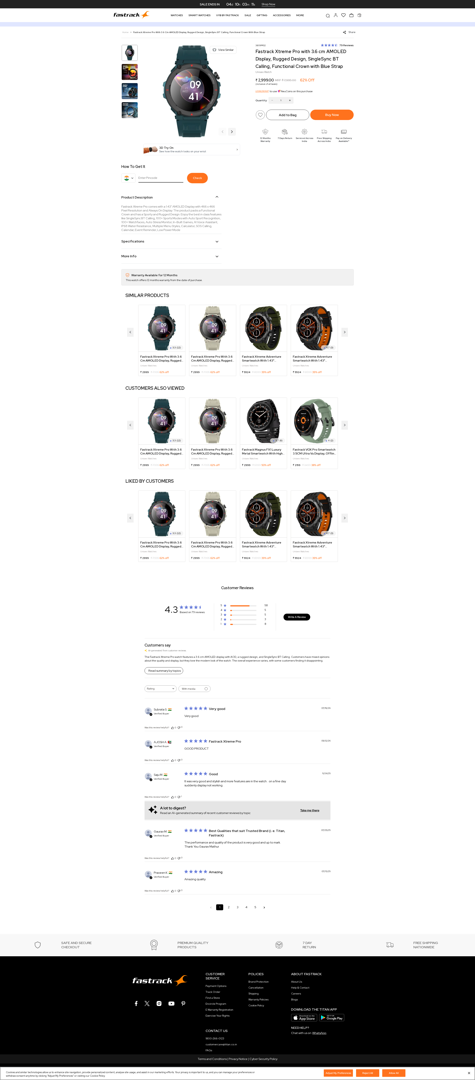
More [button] (300, 15)
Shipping (253, 993)
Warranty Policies (258, 999)
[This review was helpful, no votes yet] (172, 727)
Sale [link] (248, 15)
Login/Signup (262, 91)
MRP (278, 80)
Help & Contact (300, 987)
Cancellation (255, 987)
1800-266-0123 (215, 1038)
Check (197, 178)
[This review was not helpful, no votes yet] (179, 727)
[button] (191, 149)
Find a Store (213, 997)
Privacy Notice (238, 1059)
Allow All (394, 1073)
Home (125, 32)
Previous (222, 132)
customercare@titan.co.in (221, 1044)
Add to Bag (288, 115)
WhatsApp (319, 1033)
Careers (296, 993)
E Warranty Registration (219, 1009)
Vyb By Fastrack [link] (227, 15)
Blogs (294, 999)
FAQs (209, 1050)
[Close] (469, 1073)
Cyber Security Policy (263, 1059)
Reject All (367, 1073)
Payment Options (216, 986)
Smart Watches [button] (200, 15)
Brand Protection (258, 981)
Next (232, 132)
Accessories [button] (282, 15)
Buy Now (332, 115)
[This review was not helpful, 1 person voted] (179, 796)
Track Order (213, 992)
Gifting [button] (262, 15)
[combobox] (161, 688)
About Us (296, 981)
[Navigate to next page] (264, 907)
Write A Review (297, 617)
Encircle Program (216, 1003)
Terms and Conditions (212, 1059)
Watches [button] (177, 15)
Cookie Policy (256, 1005)
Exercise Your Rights (218, 1015)
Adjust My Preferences (338, 1073)
